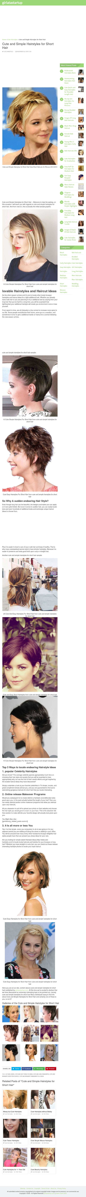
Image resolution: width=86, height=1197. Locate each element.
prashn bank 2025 (61, 1193)
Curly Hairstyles (65, 263)
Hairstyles (63, 271)
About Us (53, 1188)
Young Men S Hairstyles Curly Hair (70, 144)
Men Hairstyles (77, 280)
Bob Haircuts (76, 253)
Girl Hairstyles (77, 267)
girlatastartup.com (21, 990)
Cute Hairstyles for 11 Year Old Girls (16, 1169)
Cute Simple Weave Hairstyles (41, 1140)
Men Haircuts (77, 275)
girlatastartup (12, 3)
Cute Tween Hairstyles (11, 1140)
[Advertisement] (43, 22)
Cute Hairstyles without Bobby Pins (43, 1111)
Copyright (37, 1188)
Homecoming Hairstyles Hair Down (69, 81)
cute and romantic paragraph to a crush (31, 1076)
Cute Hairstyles (8, 51)
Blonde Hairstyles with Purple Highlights (70, 204)
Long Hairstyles (77, 271)
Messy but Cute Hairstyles (12, 1111)
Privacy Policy (61, 1188)
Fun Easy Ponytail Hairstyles (68, 178)
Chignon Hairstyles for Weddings (69, 195)
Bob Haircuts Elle (70, 151)
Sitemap (22, 1188)
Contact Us (29, 1188)
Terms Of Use (45, 1188)
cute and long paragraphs (41, 1074)
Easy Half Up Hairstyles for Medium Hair (69, 169)
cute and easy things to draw (23, 1074)
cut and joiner (10, 1074)
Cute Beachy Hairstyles (39, 1169)
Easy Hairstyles (65, 267)
